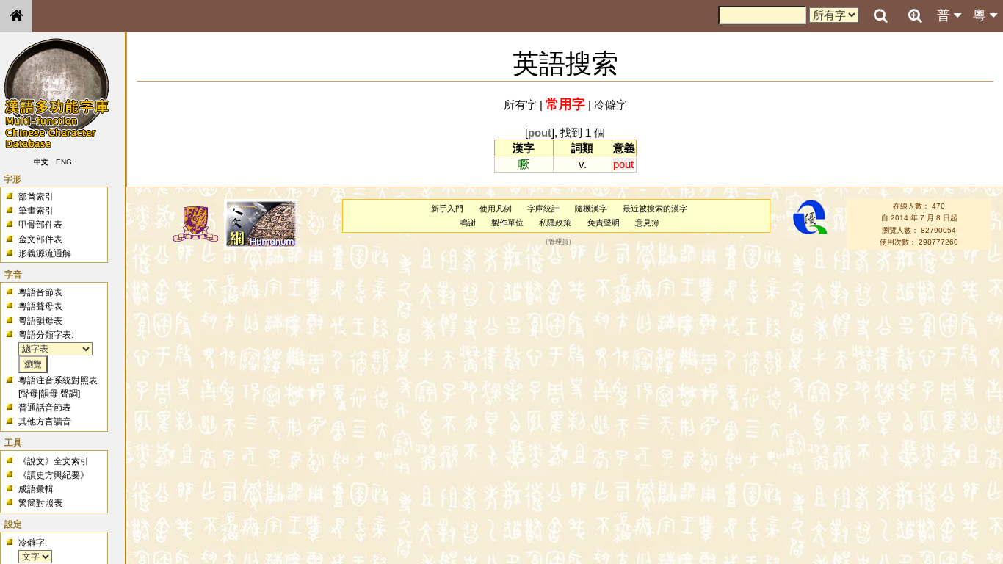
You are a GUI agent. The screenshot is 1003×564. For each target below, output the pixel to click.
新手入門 (447, 208)
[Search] (880, 16)
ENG (65, 162)
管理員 (558, 242)
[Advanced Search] (915, 15)
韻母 (49, 393)
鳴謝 (468, 222)
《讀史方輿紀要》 (53, 475)
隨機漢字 (591, 208)
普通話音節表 (44, 407)
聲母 (29, 393)
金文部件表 (40, 239)
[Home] (16, 16)
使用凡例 (495, 208)
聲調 (69, 393)
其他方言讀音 (44, 421)
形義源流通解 (44, 253)
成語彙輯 (36, 489)
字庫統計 (543, 208)
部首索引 (36, 197)
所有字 (520, 104)
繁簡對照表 (40, 503)
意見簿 (647, 222)
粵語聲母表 (40, 306)
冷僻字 (610, 104)
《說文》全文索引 (53, 461)
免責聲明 (603, 222)
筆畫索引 (36, 211)
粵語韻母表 (40, 321)
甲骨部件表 (40, 225)
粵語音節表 (40, 292)
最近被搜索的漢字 (655, 208)
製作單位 (507, 222)
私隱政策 (555, 222)
